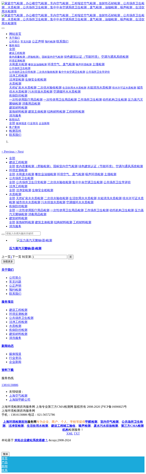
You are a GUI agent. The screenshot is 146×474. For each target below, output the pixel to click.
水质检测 (15, 194)
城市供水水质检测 (28, 202)
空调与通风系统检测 (129, 166)
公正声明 (15, 285)
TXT (77, 433)
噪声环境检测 (94, 174)
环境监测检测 (18, 170)
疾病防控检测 (18, 206)
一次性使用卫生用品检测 (67, 210)
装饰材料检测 (25, 222)
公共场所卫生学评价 (117, 182)
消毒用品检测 (37, 214)
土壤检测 (110, 174)
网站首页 (15, 33)
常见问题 (15, 281)
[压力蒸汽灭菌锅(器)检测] (34, 240)
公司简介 (15, 277)
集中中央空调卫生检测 (87, 182)
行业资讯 (15, 358)
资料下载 (8, 370)
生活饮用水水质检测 (83, 198)
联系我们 (15, 293)
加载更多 (8, 261)
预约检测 (15, 289)
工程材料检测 (82, 222)
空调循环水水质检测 (80, 202)
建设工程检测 (18, 162)
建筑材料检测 (18, 218)
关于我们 (8, 269)
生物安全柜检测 (42, 190)
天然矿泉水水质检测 (29, 198)
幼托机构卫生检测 (122, 210)
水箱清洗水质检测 (109, 198)
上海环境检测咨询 (15, 421)
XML (69, 433)
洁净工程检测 (18, 186)
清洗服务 (15, 226)
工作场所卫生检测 (96, 210)
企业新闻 (15, 362)
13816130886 (10, 385)
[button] (8, 151)
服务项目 (8, 301)
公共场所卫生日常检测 (31, 182)
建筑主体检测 (44, 222)
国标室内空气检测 (65, 166)
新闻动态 (8, 345)
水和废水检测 (25, 174)
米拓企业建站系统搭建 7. (31, 440)
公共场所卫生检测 (21, 178)
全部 (12, 49)
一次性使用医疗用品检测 (32, 210)
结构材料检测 (63, 222)
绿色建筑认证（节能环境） (96, 166)
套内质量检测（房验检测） (34, 166)
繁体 (5, 454)
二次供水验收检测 (59, 182)
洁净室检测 (23, 190)
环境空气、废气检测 (70, 174)
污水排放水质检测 (53, 202)
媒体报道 (15, 354)
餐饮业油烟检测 (45, 174)
